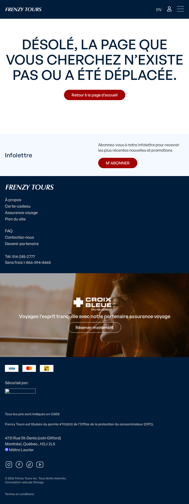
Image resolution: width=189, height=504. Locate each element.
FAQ (9, 231)
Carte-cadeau (18, 206)
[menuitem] (159, 9)
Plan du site (15, 219)
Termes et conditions (19, 494)
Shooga (38, 482)
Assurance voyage (21, 213)
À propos (13, 200)
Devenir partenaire (22, 244)
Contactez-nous (19, 237)
